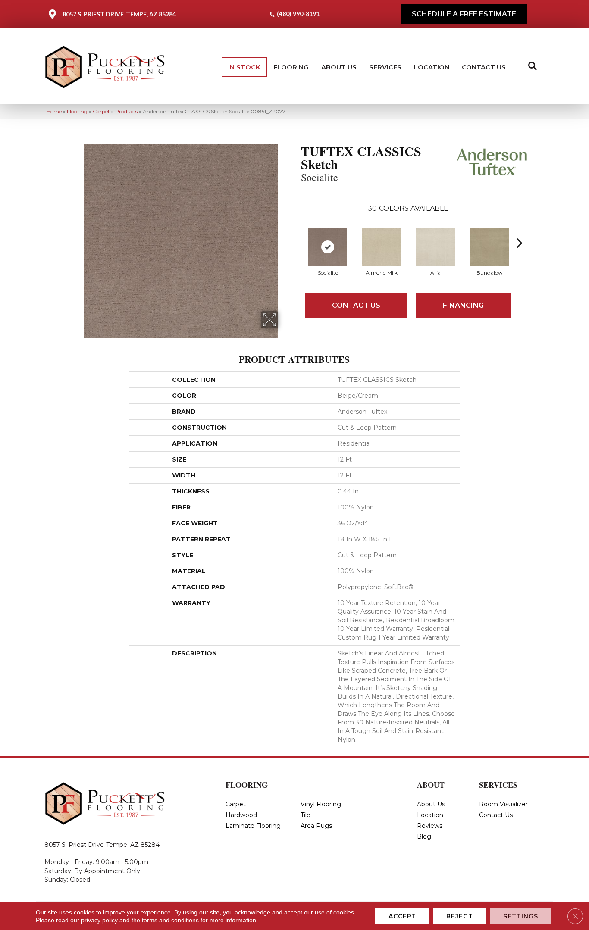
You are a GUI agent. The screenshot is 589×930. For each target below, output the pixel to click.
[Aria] (435, 246)
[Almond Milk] (381, 246)
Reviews (429, 826)
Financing (463, 305)
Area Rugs (316, 826)
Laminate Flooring (253, 826)
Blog (424, 836)
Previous (296, 229)
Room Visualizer (503, 804)
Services (385, 67)
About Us (339, 67)
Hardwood (241, 815)
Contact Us (484, 67)
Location (431, 67)
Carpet (101, 111)
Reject (459, 916)
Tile (305, 815)
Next (519, 229)
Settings (521, 916)
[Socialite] (327, 246)
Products (126, 111)
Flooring (291, 67)
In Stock (244, 67)
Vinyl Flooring (321, 804)
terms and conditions (170, 920)
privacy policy (99, 920)
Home (54, 111)
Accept (402, 916)
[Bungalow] (489, 246)
